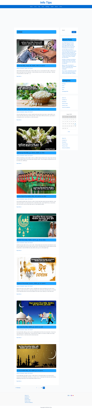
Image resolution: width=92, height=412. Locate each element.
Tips (39, 6)
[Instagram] (71, 395)
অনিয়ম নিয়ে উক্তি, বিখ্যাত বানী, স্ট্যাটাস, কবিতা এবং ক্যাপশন (31, 65)
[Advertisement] (46, 16)
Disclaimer (64, 101)
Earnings (47, 6)
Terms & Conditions (66, 107)
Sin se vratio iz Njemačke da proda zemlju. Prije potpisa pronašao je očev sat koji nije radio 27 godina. (69, 72)
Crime (61, 6)
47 (41, 387)
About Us (64, 97)
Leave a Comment (20, 68)
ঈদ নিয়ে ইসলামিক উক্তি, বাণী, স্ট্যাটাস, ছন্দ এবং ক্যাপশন (30, 370)
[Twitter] (69, 395)
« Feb (69, 131)
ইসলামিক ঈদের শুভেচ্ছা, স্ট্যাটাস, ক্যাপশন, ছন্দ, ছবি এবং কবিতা (31, 240)
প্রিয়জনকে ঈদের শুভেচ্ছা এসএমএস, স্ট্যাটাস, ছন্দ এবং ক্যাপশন (31, 283)
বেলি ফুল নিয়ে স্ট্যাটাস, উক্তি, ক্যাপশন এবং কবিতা (28, 109)
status (35, 6)
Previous (17, 387)
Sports (56, 6)
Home (31, 6)
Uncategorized (65, 91)
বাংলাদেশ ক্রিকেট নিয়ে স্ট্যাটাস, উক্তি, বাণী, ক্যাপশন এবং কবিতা (31, 196)
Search (63, 30)
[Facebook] (68, 395)
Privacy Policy (65, 103)
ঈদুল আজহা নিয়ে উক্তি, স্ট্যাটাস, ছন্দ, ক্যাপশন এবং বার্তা (30, 327)
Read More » (19, 76)
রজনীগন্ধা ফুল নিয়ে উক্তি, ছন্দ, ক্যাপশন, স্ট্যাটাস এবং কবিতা (30, 153)
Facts (43, 6)
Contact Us (64, 99)
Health (52, 6)
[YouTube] (73, 395)
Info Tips (46, 2)
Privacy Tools (65, 105)
